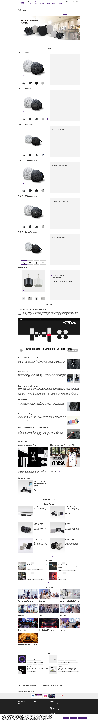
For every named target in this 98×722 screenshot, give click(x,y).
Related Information (55, 42)
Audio (35, 1)
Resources (48, 3)
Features (46, 42)
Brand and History (52, 710)
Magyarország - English (70, 1)
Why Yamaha (59, 3)
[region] (49, 718)
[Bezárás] (96, 718)
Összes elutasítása (74, 717)
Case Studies (41, 3)
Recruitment (51, 707)
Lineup (39, 42)
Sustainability (52, 713)
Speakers (28, 6)
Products (29, 3)
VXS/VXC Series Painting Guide (24, 420)
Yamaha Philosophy (53, 708)
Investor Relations (52, 712)
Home (19, 6)
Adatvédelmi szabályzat (9, 720)
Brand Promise (52, 706)
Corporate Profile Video (53, 704)
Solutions (35, 3)
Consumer (76, 1)
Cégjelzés (3, 720)
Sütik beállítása (65, 717)
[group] (24, 83)
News (35, 701)
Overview (65, 13)
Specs (70, 13)
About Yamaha (52, 701)
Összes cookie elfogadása (83, 717)
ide (22, 719)
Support (53, 3)
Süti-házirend (15, 720)
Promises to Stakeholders (54, 709)
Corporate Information (53, 703)
